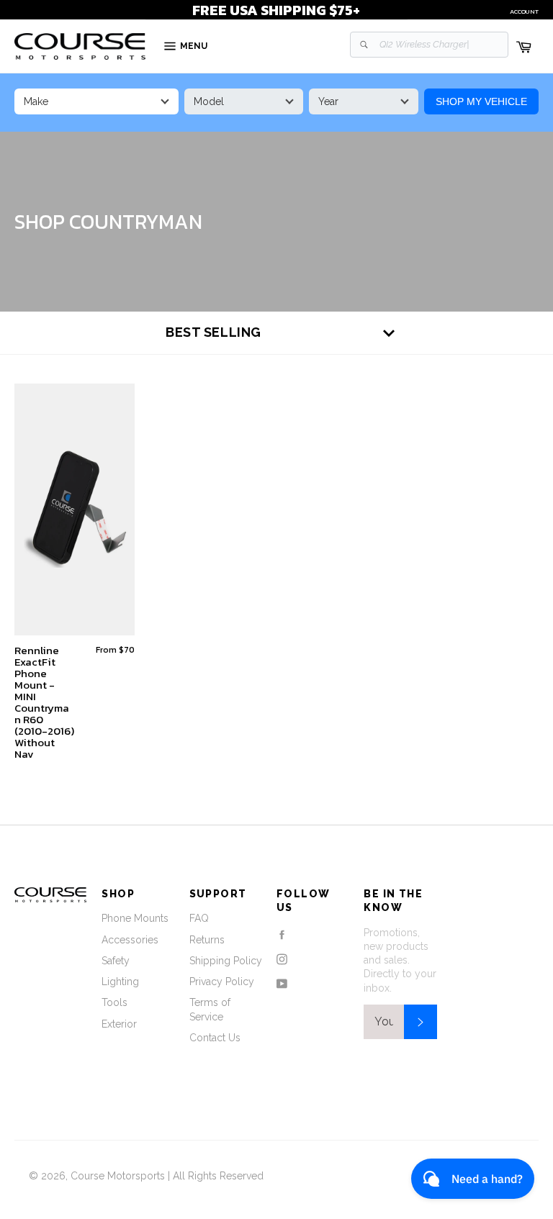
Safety (116, 960)
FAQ (199, 918)
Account (524, 11)
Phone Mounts (135, 918)
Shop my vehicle (481, 101)
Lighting (120, 981)
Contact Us (214, 1037)
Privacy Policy (221, 981)
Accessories (130, 940)
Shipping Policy (225, 960)
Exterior (119, 1024)
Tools (114, 1002)
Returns (207, 940)
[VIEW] (74, 509)
